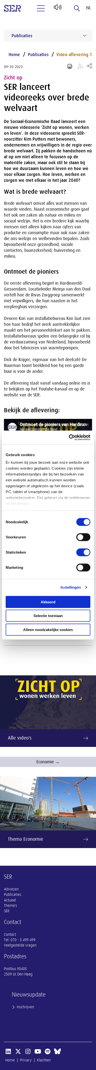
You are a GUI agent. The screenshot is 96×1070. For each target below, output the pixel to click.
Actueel (10, 900)
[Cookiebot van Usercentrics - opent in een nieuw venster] (69, 437)
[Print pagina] (69, 66)
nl (88, 7)
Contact (10, 934)
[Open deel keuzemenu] (89, 65)
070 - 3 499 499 (23, 940)
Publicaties (38, 54)
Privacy (26, 1060)
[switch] (83, 537)
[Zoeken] (77, 8)
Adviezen (11, 889)
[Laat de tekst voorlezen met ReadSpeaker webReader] (57, 9)
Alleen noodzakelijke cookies (48, 629)
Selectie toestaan (48, 616)
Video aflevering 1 (74, 54)
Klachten (44, 1060)
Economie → (48, 761)
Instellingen (71, 587)
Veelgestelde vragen (20, 945)
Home (14, 54)
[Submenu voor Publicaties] (84, 35)
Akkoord (48, 602)
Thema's (10, 905)
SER (6, 911)
